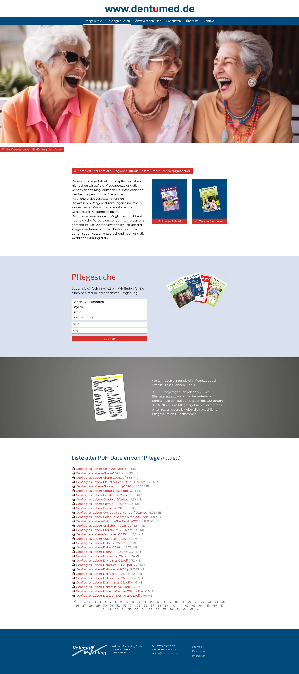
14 (151, 601)
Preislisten (173, 21)
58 (171, 609)
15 (157, 601)
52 (130, 609)
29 (98, 605)
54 (143, 609)
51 (123, 609)
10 (126, 601)
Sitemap (197, 646)
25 (223, 601)
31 (111, 605)
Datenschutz (199, 651)
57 (164, 609)
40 (173, 605)
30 (105, 605)
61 (191, 609)
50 (117, 609)
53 (136, 609)
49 (110, 609)
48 (102, 609)
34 (132, 605)
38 (159, 605)
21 (196, 601)
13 (145, 601)
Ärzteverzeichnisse (148, 21)
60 (185, 609)
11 (133, 601)
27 (84, 605)
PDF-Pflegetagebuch (170, 392)
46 (215, 605)
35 (138, 605)
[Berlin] (109, 312)
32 (118, 605)
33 (125, 605)
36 (145, 605)
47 (222, 605)
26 (77, 605)
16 (163, 601)
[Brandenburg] (109, 317)
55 (150, 609)
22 (202, 601)
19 (182, 601)
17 (170, 601)
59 (178, 609)
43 (194, 605)
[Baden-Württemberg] (109, 301)
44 (201, 605)
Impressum (199, 655)
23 (209, 601)
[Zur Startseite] (149, 8)
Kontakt (209, 21)
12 (138, 601)
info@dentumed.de (166, 653)
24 (216, 601)
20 (189, 601)
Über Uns (192, 21)
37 (152, 605)
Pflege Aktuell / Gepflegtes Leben (107, 21)
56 (157, 609)
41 (180, 605)
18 (176, 601)
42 (187, 605)
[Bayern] (109, 307)
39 (166, 605)
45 (208, 605)
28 (91, 605)
